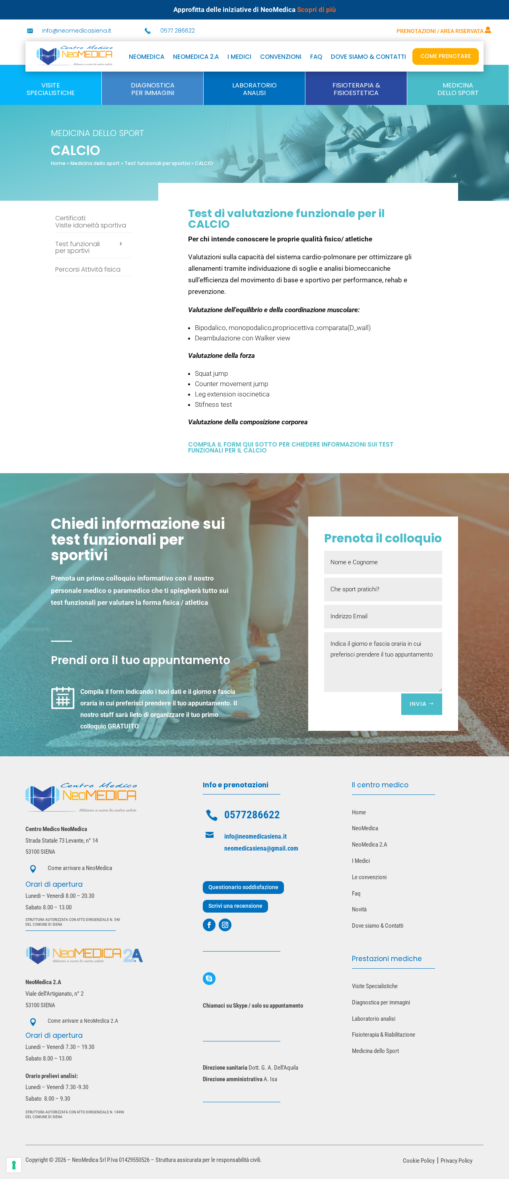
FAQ (316, 57)
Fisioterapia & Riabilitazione (383, 1034)
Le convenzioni (369, 877)
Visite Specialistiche (375, 986)
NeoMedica (146, 57)
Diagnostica (153, 85)
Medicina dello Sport (375, 1051)
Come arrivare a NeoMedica (80, 868)
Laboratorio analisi (373, 1018)
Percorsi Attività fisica (87, 270)
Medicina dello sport (95, 163)
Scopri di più (316, 10)
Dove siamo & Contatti (377, 925)
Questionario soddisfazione (243, 887)
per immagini (152, 92)
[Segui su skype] (209, 978)
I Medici (361, 860)
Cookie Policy (419, 1160)
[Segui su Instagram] (225, 925)
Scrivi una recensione (235, 906)
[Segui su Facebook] (209, 925)
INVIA (418, 704)
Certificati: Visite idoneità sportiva (90, 222)
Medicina (458, 85)
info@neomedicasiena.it (76, 31)
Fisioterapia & (356, 85)
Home (58, 163)
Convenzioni (280, 57)
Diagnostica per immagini (381, 1002)
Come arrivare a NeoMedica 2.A (83, 1021)
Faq (356, 893)
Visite (50, 85)
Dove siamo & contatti (368, 57)
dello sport (458, 92)
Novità (359, 909)
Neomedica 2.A (196, 57)
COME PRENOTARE (445, 56)
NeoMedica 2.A (369, 844)
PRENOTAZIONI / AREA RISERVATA (440, 31)
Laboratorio (254, 85)
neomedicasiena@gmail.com (261, 848)
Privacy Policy (456, 1160)
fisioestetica (356, 92)
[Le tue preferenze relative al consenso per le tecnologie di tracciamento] (13, 1165)
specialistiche (51, 92)
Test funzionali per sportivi (157, 163)
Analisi (254, 92)
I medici (239, 57)
